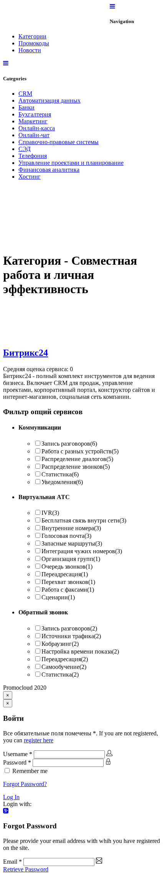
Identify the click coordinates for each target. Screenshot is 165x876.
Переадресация (64, 574)
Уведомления (62, 482)
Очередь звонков (66, 566)
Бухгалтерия (34, 114)
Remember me (30, 771)
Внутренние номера (71, 528)
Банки (26, 107)
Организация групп (70, 559)
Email (12, 861)
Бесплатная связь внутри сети (83, 520)
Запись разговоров (69, 443)
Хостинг (29, 176)
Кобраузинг (60, 643)
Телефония (32, 156)
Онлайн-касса (36, 128)
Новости (29, 50)
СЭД (24, 149)
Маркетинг (33, 121)
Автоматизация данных (49, 100)
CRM (25, 93)
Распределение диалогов (77, 459)
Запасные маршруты (71, 543)
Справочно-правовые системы (58, 142)
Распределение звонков (75, 466)
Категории (32, 36)
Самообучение (63, 667)
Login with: (17, 804)
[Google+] (5, 811)
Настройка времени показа (80, 651)
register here (38, 740)
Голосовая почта (66, 536)
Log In (11, 797)
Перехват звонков (68, 582)
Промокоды (33, 43)
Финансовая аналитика (48, 169)
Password (17, 762)
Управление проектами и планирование (71, 162)
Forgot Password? (25, 784)
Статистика (60, 474)
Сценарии (58, 597)
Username (17, 754)
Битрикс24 (25, 353)
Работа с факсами (67, 589)
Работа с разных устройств (80, 451)
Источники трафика (71, 636)
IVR (50, 512)
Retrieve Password (25, 869)
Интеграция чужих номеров (81, 551)
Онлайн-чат (34, 135)
